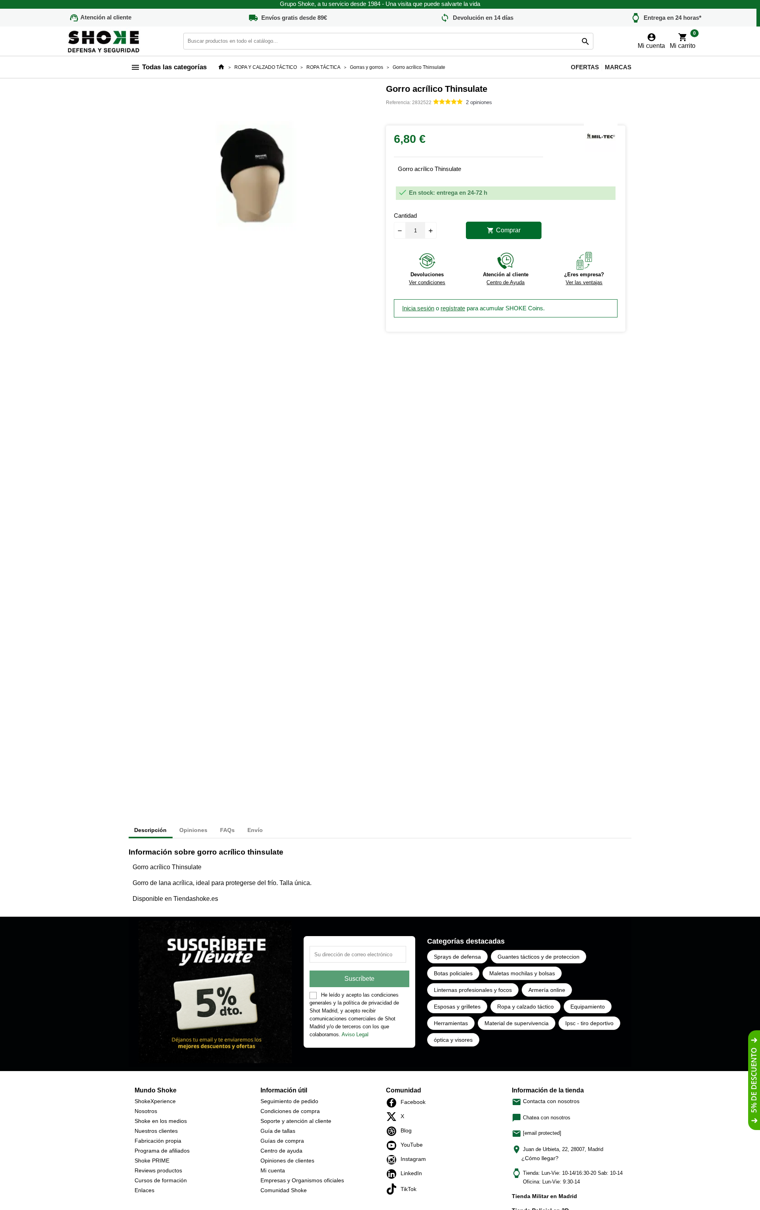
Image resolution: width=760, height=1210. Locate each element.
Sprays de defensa (457, 957)
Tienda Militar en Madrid (544, 1196)
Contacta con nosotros (546, 1101)
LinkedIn (394, 1174)
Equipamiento (587, 1006)
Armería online (546, 990)
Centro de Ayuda (505, 282)
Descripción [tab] (150, 830)
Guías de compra (282, 1141)
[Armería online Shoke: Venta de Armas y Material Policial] (104, 40)
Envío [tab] (255, 830)
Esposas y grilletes (457, 1006)
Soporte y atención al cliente (295, 1121)
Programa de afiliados (162, 1150)
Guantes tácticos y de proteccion (539, 957)
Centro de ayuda (281, 1150)
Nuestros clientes (156, 1131)
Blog (394, 1131)
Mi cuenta (272, 1170)
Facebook (394, 1102)
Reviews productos (158, 1170)
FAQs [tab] (227, 830)
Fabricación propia (158, 1141)
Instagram (394, 1159)
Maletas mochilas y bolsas (522, 973)
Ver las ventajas (584, 282)
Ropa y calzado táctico (525, 1006)
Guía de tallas (277, 1131)
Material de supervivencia (516, 1023)
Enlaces (144, 1190)
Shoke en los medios (161, 1121)
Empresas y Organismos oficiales (302, 1180)
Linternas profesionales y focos (473, 990)
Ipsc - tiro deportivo (589, 1023)
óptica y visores (453, 1040)
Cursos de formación (161, 1180)
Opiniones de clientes (287, 1160)
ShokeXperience (155, 1101)
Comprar (504, 230)
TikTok (394, 1189)
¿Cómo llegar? (540, 1158)
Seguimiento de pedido (289, 1101)
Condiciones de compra (290, 1111)
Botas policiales (453, 973)
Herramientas (451, 1023)
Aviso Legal (355, 1034)
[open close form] (754, 1080)
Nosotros (146, 1111)
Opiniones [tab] (193, 830)
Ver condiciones (427, 282)
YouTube (394, 1145)
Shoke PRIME (152, 1160)
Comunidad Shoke (283, 1190)
